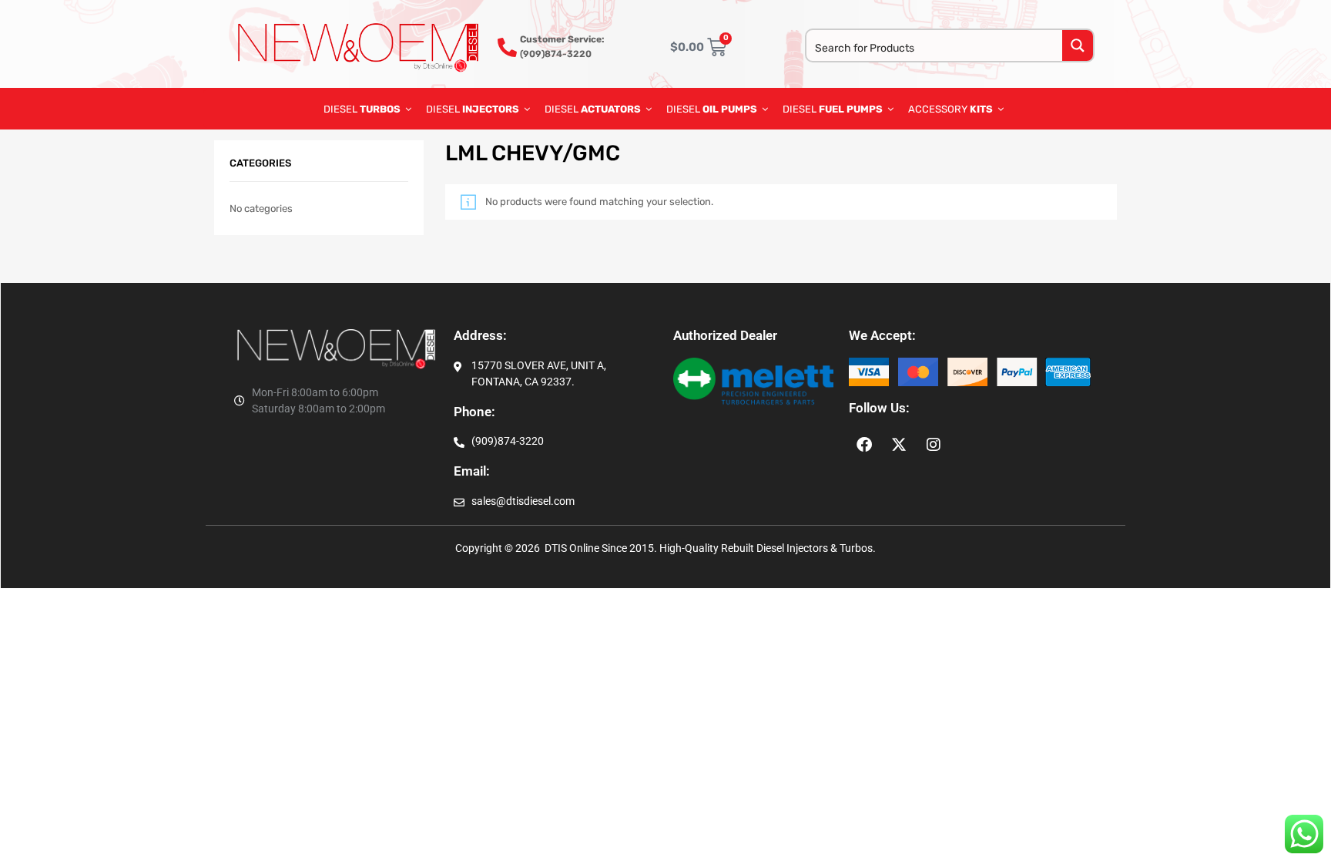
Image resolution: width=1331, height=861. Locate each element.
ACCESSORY (950, 109)
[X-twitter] (898, 444)
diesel (711, 109)
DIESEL (362, 109)
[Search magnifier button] (1077, 45)
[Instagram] (933, 444)
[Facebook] (864, 444)
